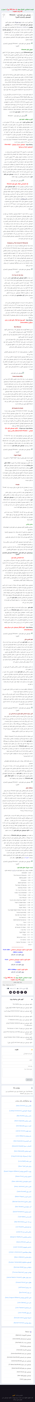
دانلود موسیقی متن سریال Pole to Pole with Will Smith (18, 1016)
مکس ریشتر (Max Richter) (24, 1116)
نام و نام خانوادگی (28, 1054)
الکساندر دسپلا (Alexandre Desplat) (21, 1146)
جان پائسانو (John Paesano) (23, 1308)
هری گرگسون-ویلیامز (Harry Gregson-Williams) (18, 1298)
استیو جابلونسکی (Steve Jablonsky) (21, 1181)
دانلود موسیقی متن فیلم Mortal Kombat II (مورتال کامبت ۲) (18, 1012)
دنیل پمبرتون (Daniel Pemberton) (22, 1212)
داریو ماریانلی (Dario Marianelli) (22, 1151)
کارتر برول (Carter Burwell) (24, 1192)
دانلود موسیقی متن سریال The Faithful (22, 1004)
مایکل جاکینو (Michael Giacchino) (21, 1202)
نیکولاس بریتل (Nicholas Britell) (22, 1267)
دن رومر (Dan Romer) (25, 1293)
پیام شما (30, 1066)
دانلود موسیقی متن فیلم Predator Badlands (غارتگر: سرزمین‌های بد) (19, 1024)
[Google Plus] (21, 992)
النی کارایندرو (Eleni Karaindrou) (22, 1141)
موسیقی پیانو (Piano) (25, 1346)
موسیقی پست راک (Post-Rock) (23, 1343)
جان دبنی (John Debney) (24, 1303)
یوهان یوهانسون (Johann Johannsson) (20, 1252)
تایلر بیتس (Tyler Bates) (24, 1217)
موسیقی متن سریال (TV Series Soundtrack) (20, 1365)
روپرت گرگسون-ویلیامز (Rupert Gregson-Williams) (17, 1171)
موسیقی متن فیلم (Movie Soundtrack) (21, 1368)
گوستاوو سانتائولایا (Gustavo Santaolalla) (20, 1262)
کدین (13, 1395)
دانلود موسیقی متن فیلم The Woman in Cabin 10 (19, 1028)
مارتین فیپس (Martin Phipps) (23, 1197)
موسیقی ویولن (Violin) (25, 1379)
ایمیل (30, 1060)
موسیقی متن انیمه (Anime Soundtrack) (21, 1354)
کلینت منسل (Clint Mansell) (23, 1126)
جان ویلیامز (24, 199)
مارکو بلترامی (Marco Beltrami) (22, 1257)
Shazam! (30, 1091)
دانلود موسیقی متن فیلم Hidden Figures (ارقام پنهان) (19, 1008)
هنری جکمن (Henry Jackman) (22, 1187)
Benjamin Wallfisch (22, 27)
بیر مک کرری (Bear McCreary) (22, 1222)
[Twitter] (14, 992)
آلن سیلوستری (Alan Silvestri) (23, 1207)
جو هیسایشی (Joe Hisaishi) (23, 1227)
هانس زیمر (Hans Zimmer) (23, 1106)
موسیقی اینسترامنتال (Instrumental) (22, 1339)
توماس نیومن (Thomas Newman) (21, 1272)
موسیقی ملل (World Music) (24, 1372)
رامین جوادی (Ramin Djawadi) (22, 1121)
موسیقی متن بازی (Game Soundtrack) (21, 1361)
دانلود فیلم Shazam (14, 1091)
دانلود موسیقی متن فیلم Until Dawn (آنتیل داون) (20, 1043)
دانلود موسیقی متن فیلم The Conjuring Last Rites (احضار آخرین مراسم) (17, 1033)
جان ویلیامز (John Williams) (23, 1136)
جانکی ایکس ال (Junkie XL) (23, 1232)
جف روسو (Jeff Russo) (24, 1288)
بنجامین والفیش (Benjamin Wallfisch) (20, 1237)
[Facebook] (25, 992)
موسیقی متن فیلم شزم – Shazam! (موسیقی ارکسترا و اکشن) (20, 16)
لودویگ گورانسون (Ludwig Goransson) (20, 1111)
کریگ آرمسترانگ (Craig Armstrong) (21, 1156)
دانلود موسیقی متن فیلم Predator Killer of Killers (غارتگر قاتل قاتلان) (18, 1038)
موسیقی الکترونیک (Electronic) (23, 1335)
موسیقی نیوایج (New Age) (24, 1376)
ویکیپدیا (14, 870)
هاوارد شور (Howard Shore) (23, 1282)
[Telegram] (18, 992)
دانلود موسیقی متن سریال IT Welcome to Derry (20, 1020)
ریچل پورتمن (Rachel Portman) (22, 1323)
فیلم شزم (8, 1091)
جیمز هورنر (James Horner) (23, 1131)
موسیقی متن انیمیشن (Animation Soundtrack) (19, 1357)
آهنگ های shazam (23, 1091)
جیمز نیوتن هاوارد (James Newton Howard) (19, 1277)
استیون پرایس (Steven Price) (23, 1176)
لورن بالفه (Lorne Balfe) (24, 1161)
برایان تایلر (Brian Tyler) (24, 1166)
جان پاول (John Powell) (24, 1313)
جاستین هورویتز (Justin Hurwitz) (22, 1247)
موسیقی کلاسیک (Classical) (23, 1350)
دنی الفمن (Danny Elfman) (23, 1242)
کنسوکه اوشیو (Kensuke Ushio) (22, 1318)
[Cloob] (10, 992)
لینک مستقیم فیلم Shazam (26, 1093)
